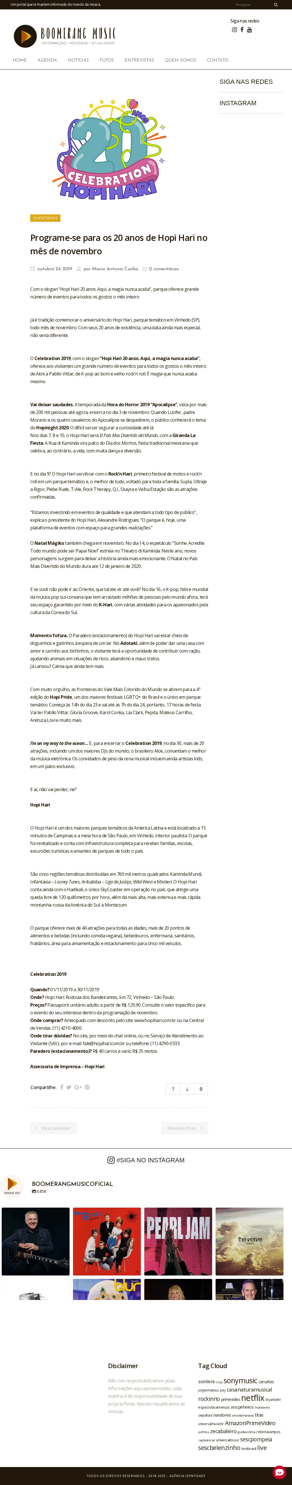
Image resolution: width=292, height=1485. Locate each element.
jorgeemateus (208, 1390)
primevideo (230, 1399)
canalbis (266, 1381)
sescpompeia (256, 1439)
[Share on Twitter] (69, 1087)
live (262, 1447)
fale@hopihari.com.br (104, 1043)
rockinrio (209, 1399)
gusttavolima (246, 1432)
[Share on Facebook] (61, 1087)
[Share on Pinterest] (87, 1087)
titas (259, 1415)
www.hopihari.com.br (155, 1020)
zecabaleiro (223, 1431)
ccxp (219, 1382)
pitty (223, 1390)
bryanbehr (273, 1399)
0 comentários (164, 269)
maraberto (262, 1407)
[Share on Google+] (78, 1087)
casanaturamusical (249, 1389)
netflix (252, 1397)
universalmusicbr (211, 1423)
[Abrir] (36, 1241)
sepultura (205, 1415)
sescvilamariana (243, 1415)
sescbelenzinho (219, 1447)
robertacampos (268, 1431)
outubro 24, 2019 (54, 269)
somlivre (206, 1381)
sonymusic (240, 1381)
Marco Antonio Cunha (115, 269)
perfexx (203, 1432)
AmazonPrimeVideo (250, 1423)
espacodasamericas (214, 1407)
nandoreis (222, 1415)
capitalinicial (206, 1440)
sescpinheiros (242, 1407)
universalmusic (227, 1440)
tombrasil (249, 1448)
